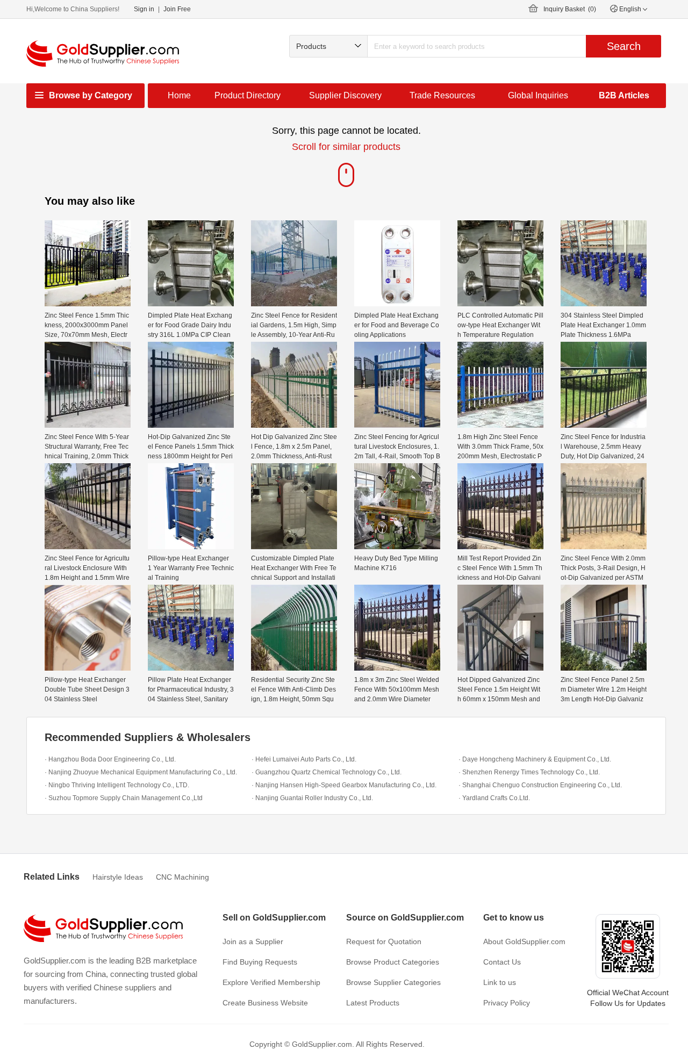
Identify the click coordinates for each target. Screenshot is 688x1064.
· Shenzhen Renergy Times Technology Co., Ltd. (529, 772)
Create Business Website (265, 1002)
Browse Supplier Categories (393, 982)
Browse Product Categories (392, 962)
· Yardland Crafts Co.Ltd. (494, 798)
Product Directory (247, 95)
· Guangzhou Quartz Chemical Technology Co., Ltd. (327, 772)
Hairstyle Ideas (117, 877)
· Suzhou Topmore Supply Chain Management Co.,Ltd (124, 798)
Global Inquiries (538, 95)
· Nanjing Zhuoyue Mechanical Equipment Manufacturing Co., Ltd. (141, 772)
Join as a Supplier (253, 941)
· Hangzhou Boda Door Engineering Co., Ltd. (110, 759)
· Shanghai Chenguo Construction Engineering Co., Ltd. (540, 785)
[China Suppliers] (102, 53)
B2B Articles (624, 95)
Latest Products (372, 1002)
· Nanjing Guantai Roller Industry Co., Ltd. (312, 798)
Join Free (177, 9)
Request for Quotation (383, 941)
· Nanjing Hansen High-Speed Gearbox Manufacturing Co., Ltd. (344, 785)
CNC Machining (182, 877)
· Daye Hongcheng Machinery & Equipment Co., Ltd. (534, 759)
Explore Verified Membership (271, 982)
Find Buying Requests (260, 962)
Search (624, 46)
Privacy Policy (506, 1002)
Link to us (499, 982)
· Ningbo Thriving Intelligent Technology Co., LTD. (117, 785)
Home (179, 95)
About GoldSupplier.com (524, 941)
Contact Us (502, 962)
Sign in (144, 9)
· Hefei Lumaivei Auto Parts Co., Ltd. (304, 759)
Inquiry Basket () (569, 9)
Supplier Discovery (345, 95)
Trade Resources (442, 95)
